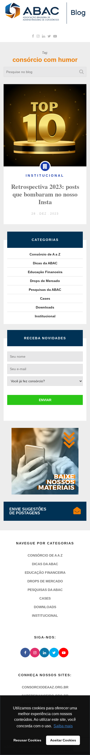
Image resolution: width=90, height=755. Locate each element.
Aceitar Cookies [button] (63, 740)
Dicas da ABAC (45, 263)
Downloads (45, 307)
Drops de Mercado (45, 281)
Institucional (45, 316)
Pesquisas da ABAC (45, 290)
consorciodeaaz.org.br (45, 687)
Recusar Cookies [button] (27, 740)
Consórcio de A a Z (45, 254)
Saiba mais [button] (63, 726)
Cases (45, 298)
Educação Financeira (45, 272)
